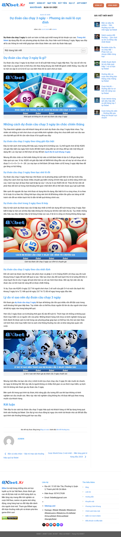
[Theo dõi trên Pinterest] (47, 524)
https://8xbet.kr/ (58, 502)
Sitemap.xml (50, 506)
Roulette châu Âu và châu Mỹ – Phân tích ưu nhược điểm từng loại (109, 52)
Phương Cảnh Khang (93, 506)
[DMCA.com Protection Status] (10, 518)
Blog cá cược (50, 7)
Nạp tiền (51, 3)
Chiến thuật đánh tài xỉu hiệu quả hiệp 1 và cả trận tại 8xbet (109, 65)
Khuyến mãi (36, 7)
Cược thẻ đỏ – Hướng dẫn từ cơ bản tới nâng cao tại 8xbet (109, 89)
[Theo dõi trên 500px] (58, 524)
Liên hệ (88, 492)
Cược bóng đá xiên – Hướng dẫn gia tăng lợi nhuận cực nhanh (109, 114)
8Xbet (4, 488)
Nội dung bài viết (13, 50)
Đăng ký (41, 3)
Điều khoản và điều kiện (93, 521)
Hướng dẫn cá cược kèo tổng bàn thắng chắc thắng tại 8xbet (109, 77)
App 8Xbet (82, 3)
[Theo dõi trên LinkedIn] (50, 524)
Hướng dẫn (89, 497)
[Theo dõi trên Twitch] (61, 524)
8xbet (32, 3)
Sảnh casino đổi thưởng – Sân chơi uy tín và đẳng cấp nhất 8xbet (109, 38)
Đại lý (72, 3)
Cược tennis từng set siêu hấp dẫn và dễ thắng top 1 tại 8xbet (109, 102)
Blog (87, 487)
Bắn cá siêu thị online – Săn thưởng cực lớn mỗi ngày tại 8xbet (109, 26)
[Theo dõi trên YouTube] (54, 524)
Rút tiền (62, 3)
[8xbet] (13, 5)
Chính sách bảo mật (92, 511)
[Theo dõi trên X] (43, 524)
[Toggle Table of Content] (82, 51)
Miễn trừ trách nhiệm (93, 516)
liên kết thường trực (62, 429)
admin (54, 29)
